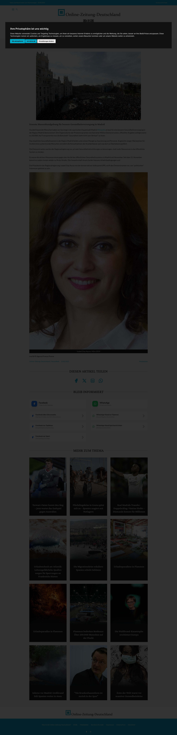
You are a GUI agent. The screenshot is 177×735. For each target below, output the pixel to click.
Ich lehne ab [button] (31, 41)
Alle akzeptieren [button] (17, 41)
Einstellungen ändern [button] (46, 41)
